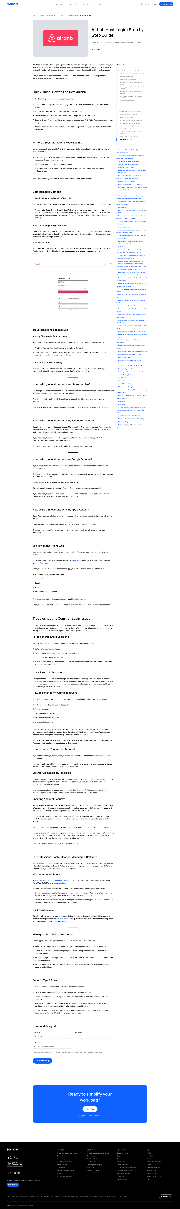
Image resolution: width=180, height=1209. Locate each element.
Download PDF (41, 1060)
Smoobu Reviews (122, 1165)
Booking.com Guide (12, 1197)
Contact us (120, 1176)
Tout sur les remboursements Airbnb (128, 161)
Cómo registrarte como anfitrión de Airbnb (130, 372)
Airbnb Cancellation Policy (126, 167)
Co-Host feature (62, 918)
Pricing (149, 1153)
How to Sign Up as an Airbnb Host (127, 369)
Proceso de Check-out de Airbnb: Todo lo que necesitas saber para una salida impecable (130, 197)
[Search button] (141, 4)
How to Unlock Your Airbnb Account (130, 123)
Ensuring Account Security (127, 129)
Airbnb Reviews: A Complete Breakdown (129, 416)
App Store (77, 560)
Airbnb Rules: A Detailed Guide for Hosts (129, 354)
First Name (37, 1032)
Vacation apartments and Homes (98, 1153)
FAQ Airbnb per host (124, 227)
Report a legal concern (154, 1176)
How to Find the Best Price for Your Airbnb (130, 184)
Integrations (121, 1162)
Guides (42, 15)
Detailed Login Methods (126, 77)
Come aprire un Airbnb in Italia (127, 306)
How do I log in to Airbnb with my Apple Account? (131, 97)
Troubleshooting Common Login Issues (129, 111)
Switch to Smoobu (93, 1171)
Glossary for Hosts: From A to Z (127, 1171)
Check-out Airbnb (123, 193)
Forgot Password (49, 649)
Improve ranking (123, 422)
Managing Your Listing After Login (129, 136)
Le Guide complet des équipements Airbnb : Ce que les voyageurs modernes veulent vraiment (130, 262)
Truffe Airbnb (122, 247)
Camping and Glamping (94, 1165)
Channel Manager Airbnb (125, 381)
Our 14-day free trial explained (127, 1168)
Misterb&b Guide (34, 1197)
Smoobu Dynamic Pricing (65, 1171)
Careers (149, 1159)
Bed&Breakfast (92, 1159)
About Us (150, 1156)
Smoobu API (151, 1165)
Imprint (149, 1179)
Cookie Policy (151, 1173)
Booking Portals (51, 15)
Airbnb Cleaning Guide (124, 375)
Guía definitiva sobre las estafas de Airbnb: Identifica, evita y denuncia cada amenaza (129, 251)
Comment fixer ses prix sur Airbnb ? (128, 164)
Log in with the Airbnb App (127, 101)
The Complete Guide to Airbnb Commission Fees (132, 407)
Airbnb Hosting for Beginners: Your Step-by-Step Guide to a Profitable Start (131, 231)
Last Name (79, 1032)
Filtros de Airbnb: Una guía (125, 387)
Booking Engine (62, 1159)
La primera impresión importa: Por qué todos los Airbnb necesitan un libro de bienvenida (131, 273)
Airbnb (62, 15)
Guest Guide (61, 1168)
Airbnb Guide (23, 1197)
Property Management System (67, 1153)
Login (155, 4)
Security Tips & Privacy (126, 139)
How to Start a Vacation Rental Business (91, 1197)
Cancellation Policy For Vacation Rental (116, 1197)
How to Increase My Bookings (69, 1197)
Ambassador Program (154, 1162)
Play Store (43, 563)
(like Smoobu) (54, 880)
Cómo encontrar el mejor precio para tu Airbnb (131, 331)
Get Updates (12, 1185)
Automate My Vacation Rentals (50, 1197)
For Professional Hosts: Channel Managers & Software (132, 132)
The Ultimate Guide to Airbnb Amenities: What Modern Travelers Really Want (130, 257)
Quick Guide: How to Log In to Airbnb (128, 71)
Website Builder (62, 1165)
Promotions (121, 404)
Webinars (120, 1159)
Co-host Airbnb (122, 207)
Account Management (64, 1176)
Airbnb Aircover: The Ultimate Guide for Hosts (131, 366)
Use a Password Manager (127, 117)
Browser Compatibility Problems (129, 126)
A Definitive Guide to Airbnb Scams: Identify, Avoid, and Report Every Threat (130, 242)
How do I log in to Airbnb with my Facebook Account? (132, 88)
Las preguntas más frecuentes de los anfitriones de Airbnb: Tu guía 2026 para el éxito (131, 217)
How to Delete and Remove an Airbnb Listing (131, 419)
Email (35, 1042)
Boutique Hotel (92, 1156)
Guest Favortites (123, 378)
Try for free (90, 1109)
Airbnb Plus (121, 401)
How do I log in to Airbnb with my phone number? (131, 83)
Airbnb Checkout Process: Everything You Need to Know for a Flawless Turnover (131, 188)
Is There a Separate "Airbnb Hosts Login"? (132, 74)
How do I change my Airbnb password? (131, 120)
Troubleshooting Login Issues (128, 79)
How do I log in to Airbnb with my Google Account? (131, 92)
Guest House (91, 1162)
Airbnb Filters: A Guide (124, 384)
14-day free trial (166, 4)
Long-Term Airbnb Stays (125, 357)
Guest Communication (64, 1162)
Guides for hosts (122, 1153)
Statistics (60, 1173)
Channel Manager (63, 1156)
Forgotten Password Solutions (128, 114)
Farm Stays (90, 1168)
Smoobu (33, 15)
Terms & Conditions (153, 1168)
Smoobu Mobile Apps (124, 1173)
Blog (118, 1156)
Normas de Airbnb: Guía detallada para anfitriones (132, 351)
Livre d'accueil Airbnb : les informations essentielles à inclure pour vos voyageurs (128, 177)
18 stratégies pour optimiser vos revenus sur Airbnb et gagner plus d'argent (130, 157)
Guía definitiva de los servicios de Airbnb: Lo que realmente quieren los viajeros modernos (131, 268)
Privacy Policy (151, 1171)
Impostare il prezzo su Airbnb (126, 181)
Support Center (122, 1179)
